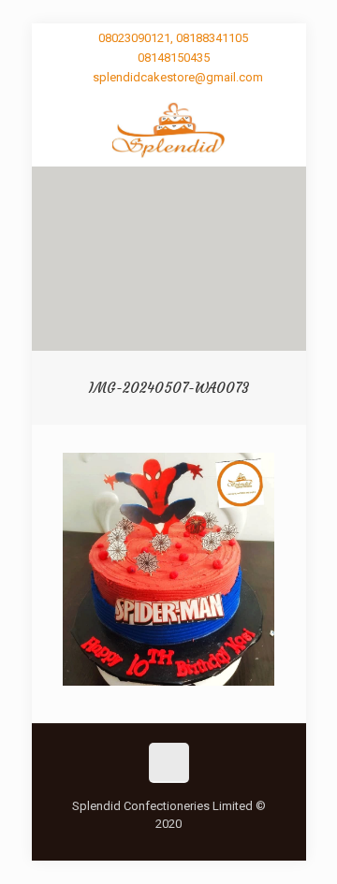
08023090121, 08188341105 (173, 38)
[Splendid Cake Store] (169, 129)
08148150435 (174, 58)
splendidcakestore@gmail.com (178, 77)
